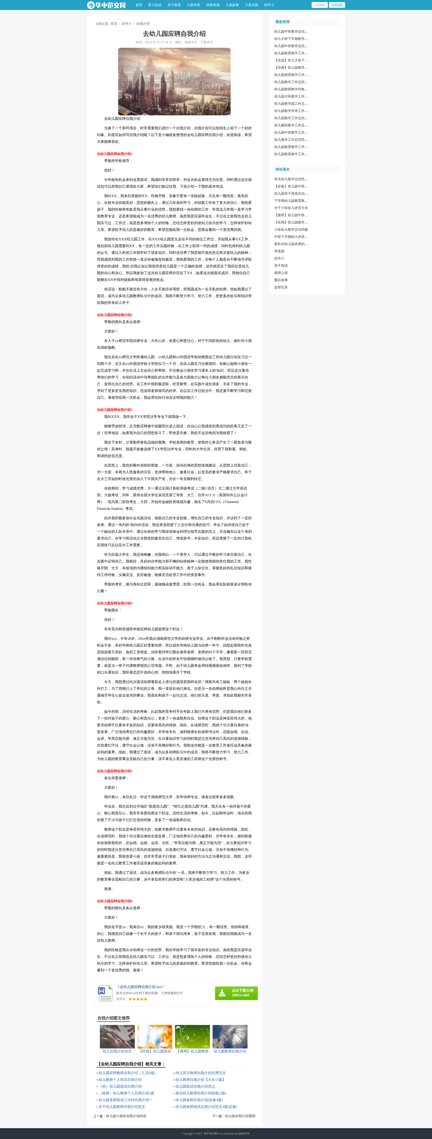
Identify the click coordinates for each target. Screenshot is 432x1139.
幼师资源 (213, 5)
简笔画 (279, 251)
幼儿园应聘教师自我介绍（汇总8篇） (128, 1073)
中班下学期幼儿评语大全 (292, 237)
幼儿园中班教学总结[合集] (294, 31)
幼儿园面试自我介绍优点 (195, 1086)
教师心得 (281, 273)
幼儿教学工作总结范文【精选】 (298, 139)
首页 (138, 5)
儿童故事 (232, 5)
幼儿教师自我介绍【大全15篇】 (201, 1080)
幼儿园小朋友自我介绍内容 (126, 1116)
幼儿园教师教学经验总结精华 (296, 89)
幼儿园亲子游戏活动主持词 (294, 193)
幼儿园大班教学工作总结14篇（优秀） (303, 96)
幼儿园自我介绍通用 (240, 1116)
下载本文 (206, 42)
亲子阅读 (281, 265)
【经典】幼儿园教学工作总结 (296, 67)
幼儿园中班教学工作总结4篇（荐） (300, 132)
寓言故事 (281, 280)
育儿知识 (155, 5)
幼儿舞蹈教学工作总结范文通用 (298, 125)
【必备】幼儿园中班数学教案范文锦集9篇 (305, 186)
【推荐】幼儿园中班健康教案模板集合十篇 (306, 215)
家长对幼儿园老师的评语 (292, 244)
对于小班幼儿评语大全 (291, 208)
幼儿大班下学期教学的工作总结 (298, 39)
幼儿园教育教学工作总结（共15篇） (301, 147)
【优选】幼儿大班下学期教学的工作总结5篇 (307, 60)
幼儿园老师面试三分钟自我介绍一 (126, 1100)
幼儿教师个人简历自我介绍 (120, 1080)
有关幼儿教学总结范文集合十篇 (298, 179)
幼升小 (269, 5)
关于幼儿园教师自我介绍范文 (122, 1107)
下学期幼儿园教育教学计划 (294, 201)
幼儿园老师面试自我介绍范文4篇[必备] (206, 1107)
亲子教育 (174, 5)
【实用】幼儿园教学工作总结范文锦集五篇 (306, 222)
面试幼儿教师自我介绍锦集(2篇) (201, 1093)
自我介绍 (143, 23)
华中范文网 (210, 1133)
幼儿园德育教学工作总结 (292, 75)
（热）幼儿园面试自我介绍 (120, 1086)
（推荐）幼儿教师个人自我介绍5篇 (126, 1093)
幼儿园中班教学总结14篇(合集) (297, 46)
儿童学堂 (193, 5)
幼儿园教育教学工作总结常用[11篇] (300, 154)
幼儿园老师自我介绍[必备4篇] (199, 1100)
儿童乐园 (251, 5)
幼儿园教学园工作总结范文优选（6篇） (303, 103)
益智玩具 (281, 287)
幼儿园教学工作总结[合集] (294, 82)
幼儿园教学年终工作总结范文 (296, 111)
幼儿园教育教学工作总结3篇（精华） (302, 53)
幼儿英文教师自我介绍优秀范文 (201, 1073)
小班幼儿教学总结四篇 (291, 229)
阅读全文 (191, 42)
